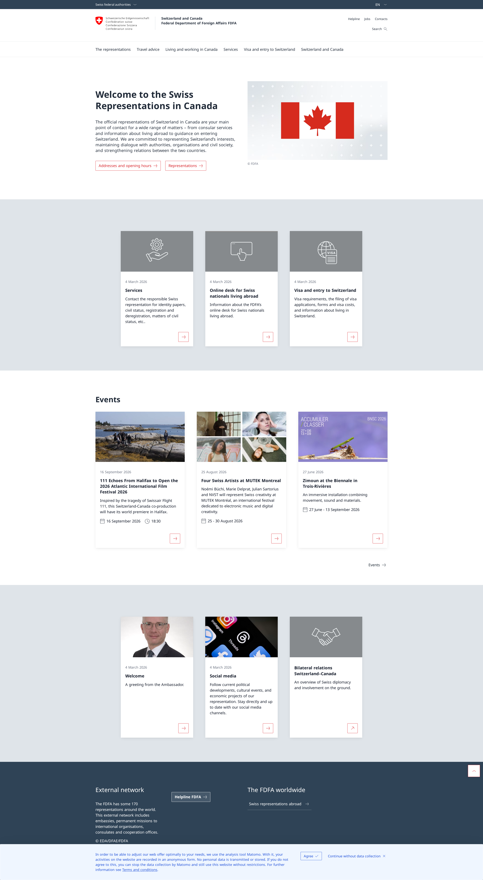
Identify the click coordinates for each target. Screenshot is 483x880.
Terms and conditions (139, 869)
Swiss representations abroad (275, 803)
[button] (113, 49)
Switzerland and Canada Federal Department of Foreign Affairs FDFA (198, 20)
